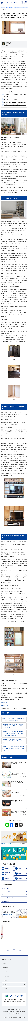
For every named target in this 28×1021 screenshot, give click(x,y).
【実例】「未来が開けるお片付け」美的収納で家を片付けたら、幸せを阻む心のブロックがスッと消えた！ (13, 740)
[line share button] (7, 825)
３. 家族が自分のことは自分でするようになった (15, 102)
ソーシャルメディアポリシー (20, 1011)
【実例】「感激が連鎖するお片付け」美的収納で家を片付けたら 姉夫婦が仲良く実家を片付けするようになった (13, 748)
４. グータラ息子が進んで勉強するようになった (15, 105)
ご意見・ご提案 (11, 1013)
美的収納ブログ (4, 702)
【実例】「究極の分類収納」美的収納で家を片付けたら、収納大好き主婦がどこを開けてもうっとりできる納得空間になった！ (13, 733)
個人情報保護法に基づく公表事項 (14, 1009)
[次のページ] (20, 950)
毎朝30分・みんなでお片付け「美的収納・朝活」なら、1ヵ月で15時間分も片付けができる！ (13, 719)
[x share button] (16, 825)
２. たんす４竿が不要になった (11, 99)
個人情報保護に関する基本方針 (8, 1011)
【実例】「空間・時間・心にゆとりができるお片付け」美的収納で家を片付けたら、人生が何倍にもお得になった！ (13, 725)
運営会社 (17, 1013)
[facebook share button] (11, 825)
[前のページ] (8, 950)
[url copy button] (21, 825)
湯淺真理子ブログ (5, 705)
